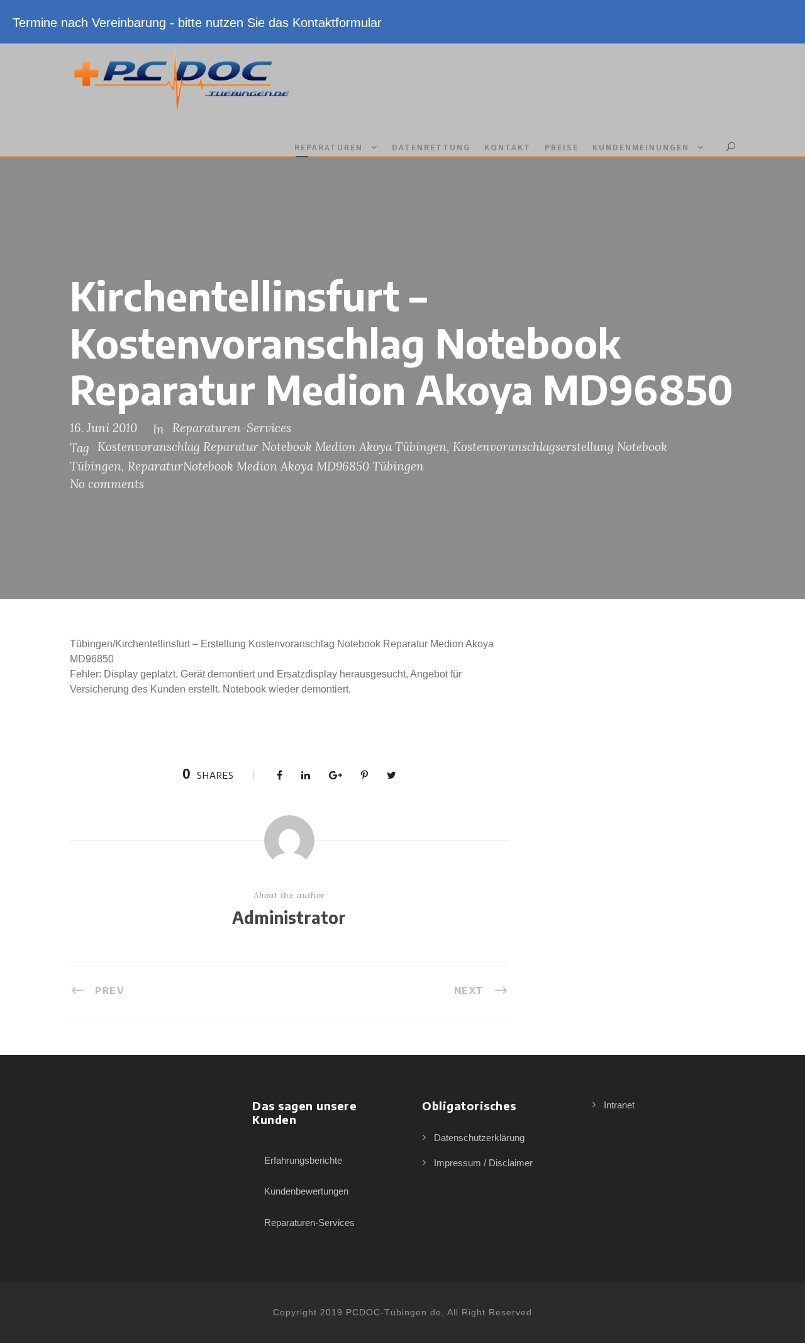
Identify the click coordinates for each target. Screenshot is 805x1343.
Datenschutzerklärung (479, 1137)
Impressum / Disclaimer (483, 1162)
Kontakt (507, 147)
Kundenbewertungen (306, 1191)
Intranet (619, 1105)
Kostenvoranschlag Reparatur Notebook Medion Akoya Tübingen (272, 446)
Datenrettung (431, 147)
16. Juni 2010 (103, 427)
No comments (107, 483)
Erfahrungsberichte (303, 1160)
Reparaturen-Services (231, 427)
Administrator (289, 917)
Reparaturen (328, 147)
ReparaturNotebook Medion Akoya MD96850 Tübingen (276, 466)
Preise (562, 147)
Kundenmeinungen (640, 147)
